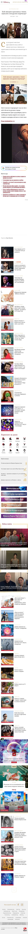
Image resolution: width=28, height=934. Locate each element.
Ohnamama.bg (10, 909)
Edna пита (7, 524)
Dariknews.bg (7, 911)
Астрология (14, 8)
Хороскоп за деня (9, 434)
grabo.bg (16, 290)
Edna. (6, 2)
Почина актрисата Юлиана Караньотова (11, 463)
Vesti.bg (18, 909)
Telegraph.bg (16, 913)
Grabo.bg (23, 913)
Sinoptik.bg (21, 911)
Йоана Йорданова (8, 738)
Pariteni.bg (7, 915)
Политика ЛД (10, 917)
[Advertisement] (14, 214)
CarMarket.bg (15, 915)
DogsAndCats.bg (7, 913)
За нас (3, 917)
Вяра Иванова (9, 238)
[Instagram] (22, 904)
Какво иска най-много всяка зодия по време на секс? (14, 177)
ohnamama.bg (18, 263)
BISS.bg (21, 915)
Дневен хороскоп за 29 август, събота (11, 480)
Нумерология (25, 2)
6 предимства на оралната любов (13, 180)
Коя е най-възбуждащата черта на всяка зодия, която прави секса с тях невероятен (14, 191)
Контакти (17, 919)
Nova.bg (24, 909)
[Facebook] (18, 904)
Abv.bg (3, 909)
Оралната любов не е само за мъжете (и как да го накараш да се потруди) (14, 195)
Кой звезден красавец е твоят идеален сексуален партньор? (14, 78)
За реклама (18, 917)
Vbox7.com (14, 911)
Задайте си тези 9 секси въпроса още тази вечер (14, 183)
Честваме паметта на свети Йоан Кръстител (12, 469)
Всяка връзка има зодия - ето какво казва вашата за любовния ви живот (14, 186)
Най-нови (15, 2)
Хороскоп (19, 2)
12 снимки (13, 82)
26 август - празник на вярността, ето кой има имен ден (13, 474)
